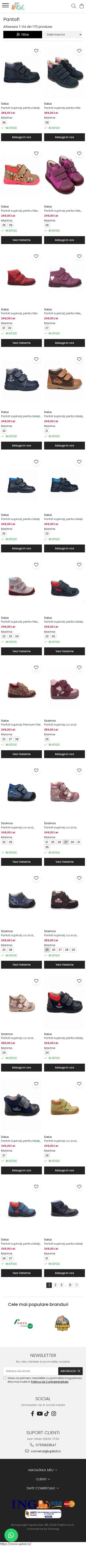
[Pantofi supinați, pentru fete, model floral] (21, 175)
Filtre (24, 34)
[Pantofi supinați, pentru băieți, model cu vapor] (64, 1002)
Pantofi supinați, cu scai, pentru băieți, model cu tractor (64, 935)
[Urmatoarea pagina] (76, 1285)
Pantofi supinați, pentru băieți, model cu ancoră (20, 416)
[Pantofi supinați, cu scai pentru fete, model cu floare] (21, 1002)
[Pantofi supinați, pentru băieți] (21, 72)
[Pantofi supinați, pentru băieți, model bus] (64, 586)
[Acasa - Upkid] (28, 6)
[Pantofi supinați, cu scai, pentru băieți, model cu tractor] (64, 899)
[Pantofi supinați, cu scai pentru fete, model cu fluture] (64, 689)
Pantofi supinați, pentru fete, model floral (19, 211)
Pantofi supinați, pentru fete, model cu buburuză (19, 622)
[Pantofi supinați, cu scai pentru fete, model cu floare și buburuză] (64, 792)
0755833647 (45, 1445)
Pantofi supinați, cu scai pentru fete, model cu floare (19, 1038)
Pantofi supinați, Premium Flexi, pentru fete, (21, 725)
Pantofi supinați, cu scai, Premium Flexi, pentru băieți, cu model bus (64, 1141)
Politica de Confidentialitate (49, 1382)
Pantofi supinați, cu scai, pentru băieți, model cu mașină (17, 827)
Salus (5, 104)
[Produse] (6, 6)
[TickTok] (46, 1414)
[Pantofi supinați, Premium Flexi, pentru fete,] (21, 689)
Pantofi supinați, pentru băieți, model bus (63, 622)
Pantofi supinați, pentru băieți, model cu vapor (63, 1038)
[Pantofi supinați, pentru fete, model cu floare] (64, 175)
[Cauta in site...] (73, 6)
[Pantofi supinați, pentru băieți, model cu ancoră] (21, 380)
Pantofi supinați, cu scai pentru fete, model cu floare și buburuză (63, 827)
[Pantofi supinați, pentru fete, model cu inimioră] (64, 278)
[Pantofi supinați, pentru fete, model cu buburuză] (21, 586)
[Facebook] (32, 1414)
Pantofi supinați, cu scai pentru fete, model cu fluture (62, 725)
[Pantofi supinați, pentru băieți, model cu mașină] (64, 380)
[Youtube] (39, 1414)
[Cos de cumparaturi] (81, 6)
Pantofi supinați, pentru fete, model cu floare (62, 211)
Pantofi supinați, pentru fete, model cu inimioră (62, 313)
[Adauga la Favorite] (36, 50)
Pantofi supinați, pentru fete (62, 108)
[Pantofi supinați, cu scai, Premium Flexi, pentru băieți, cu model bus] (64, 1105)
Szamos (50, 721)
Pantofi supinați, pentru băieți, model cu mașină (63, 416)
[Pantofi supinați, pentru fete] (64, 72)
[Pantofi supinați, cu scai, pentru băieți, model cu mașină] (21, 792)
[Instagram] (53, 1414)
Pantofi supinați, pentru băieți (20, 108)
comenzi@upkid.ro (45, 1451)
